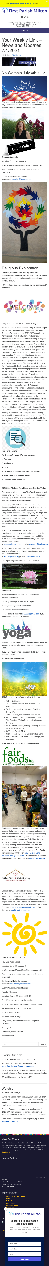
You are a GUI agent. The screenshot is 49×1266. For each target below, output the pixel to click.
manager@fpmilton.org (13, 544)
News (8, 1198)
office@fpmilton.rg (32, 556)
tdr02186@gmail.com (30, 614)
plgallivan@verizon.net (20, 910)
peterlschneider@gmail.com (23, 907)
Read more (6, 1152)
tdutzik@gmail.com (37, 858)
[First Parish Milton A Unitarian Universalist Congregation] (24, 11)
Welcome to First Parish (15, 1196)
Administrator (16, 55)
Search (43, 1044)
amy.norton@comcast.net (20, 179)
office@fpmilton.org (11, 556)
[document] (24, 582)
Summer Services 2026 (22, 3)
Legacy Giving (12, 1208)
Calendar (9, 1201)
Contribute (10, 1203)
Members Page (12, 1205)
